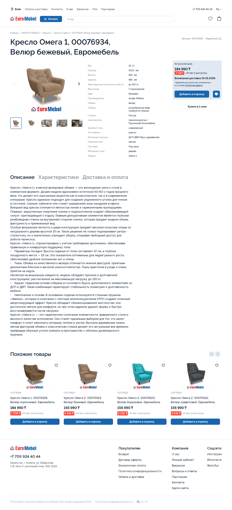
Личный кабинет (183, 459)
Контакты (57, 9)
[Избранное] (210, 19)
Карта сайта (180, 488)
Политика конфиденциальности (140, 471)
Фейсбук (213, 465)
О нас (69, 9)
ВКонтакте (214, 459)
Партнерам (108, 9)
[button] (211, 354)
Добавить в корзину (191, 94)
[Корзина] (219, 19)
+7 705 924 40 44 (202, 9)
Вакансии (83, 9)
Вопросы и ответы (184, 471)
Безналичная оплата (132, 465)
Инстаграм (214, 454)
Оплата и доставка (36, 9)
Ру (217, 9)
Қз (142, 501)
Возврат (124, 454)
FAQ (94, 9)
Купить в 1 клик (197, 106)
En (146, 501)
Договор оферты (130, 459)
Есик (18, 9)
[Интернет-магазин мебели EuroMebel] (23, 19)
